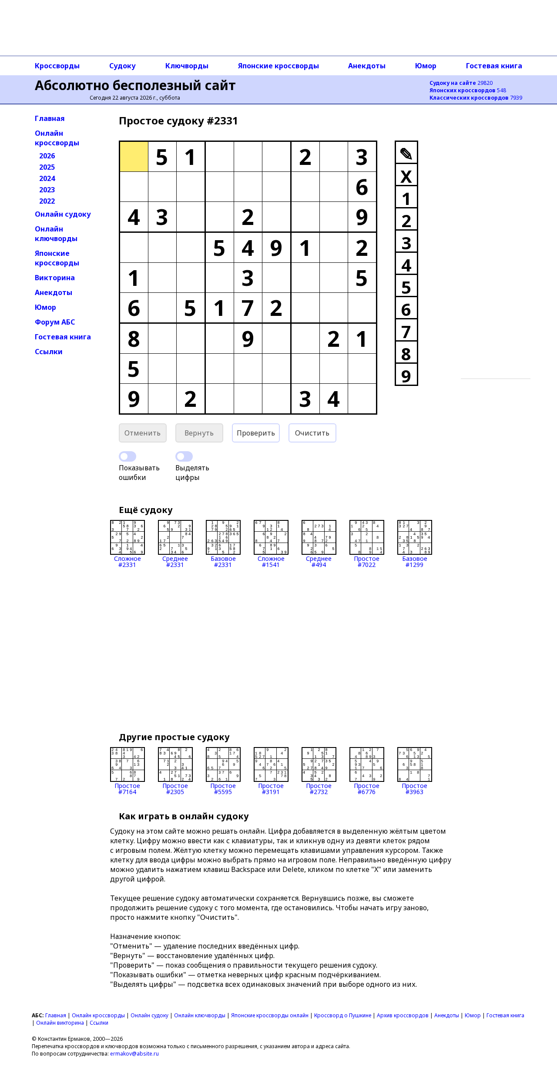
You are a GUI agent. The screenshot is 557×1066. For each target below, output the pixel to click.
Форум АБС (55, 322)
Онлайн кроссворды (57, 137)
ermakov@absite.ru (134, 1053)
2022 (47, 201)
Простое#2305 (175, 788)
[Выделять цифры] (184, 456)
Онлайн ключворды (56, 233)
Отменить (142, 433)
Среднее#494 (319, 561)
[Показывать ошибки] (127, 456)
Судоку (122, 65)
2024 (47, 178)
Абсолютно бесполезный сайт (135, 85)
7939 (475, 97)
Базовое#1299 (414, 561)
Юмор (425, 65)
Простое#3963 (414, 788)
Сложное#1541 (271, 561)
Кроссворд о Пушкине (342, 1015)
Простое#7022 (366, 561)
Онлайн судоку (63, 214)
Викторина (55, 277)
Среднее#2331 (175, 561)
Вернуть (199, 433)
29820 (461, 83)
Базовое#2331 (223, 561)
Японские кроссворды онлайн (270, 1015)
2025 (47, 167)
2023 (47, 189)
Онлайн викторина (60, 1022)
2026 (47, 156)
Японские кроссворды (278, 65)
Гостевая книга (494, 65)
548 (467, 90)
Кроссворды (57, 65)
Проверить (256, 433)
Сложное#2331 (127, 561)
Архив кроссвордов (403, 1015)
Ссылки (49, 351)
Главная (50, 118)
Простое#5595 (223, 788)
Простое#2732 (319, 788)
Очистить (312, 433)
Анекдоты (367, 65)
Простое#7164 (127, 788)
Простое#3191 (271, 788)
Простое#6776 (366, 788)
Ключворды (186, 65)
